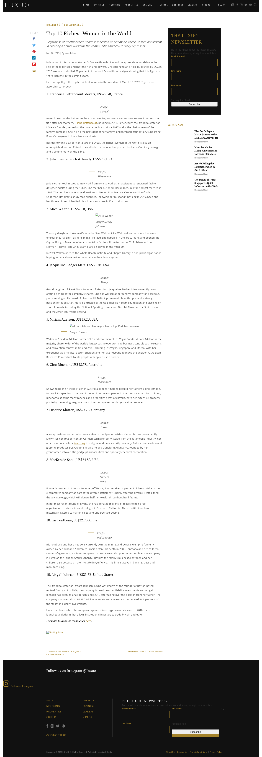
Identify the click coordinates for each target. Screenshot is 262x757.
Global (222, 4)
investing (79, 443)
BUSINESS (88, 705)
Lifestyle (162, 4)
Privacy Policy (216, 752)
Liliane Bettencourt (86, 123)
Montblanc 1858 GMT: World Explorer (145, 653)
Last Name (176, 85)
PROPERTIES (53, 711)
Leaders (193, 4)
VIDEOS (87, 717)
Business (178, 4)
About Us (170, 752)
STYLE (49, 700)
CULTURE (51, 717)
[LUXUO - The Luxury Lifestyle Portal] (17, 4)
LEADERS (88, 711)
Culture (147, 4)
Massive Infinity (105, 752)
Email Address (178, 56)
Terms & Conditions (198, 752)
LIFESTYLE (88, 700)
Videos (206, 4)
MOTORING (53, 705)
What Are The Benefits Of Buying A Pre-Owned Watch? (63, 653)
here (88, 621)
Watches (99, 4)
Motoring (114, 4)
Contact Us (182, 752)
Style (86, 4)
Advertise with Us (56, 734)
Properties (131, 4)
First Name (176, 70)
